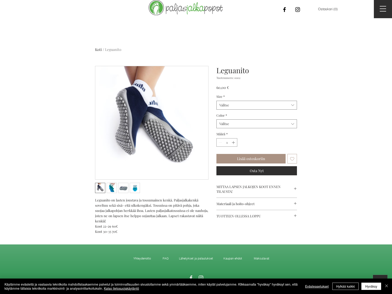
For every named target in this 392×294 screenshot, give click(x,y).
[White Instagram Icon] (201, 278)
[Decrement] (220, 142)
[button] (383, 9)
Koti (98, 49)
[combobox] (256, 105)
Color (221, 115)
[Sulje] (386, 286)
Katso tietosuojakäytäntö (121, 288)
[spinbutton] (227, 142)
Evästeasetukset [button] (317, 286)
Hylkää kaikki (345, 286)
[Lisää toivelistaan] (292, 158)
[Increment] (234, 142)
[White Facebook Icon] (191, 278)
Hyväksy (371, 286)
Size (220, 96)
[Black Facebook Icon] (284, 9)
